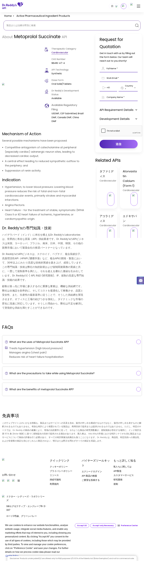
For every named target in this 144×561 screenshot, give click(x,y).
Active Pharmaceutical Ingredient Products (43, 16)
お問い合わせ (9, 474)
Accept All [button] (82, 525)
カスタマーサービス (123, 475)
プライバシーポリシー (61, 471)
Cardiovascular (59, 52)
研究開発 (117, 479)
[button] (127, 525)
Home (8, 16)
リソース (54, 475)
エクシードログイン (92, 471)
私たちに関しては (122, 466)
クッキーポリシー (59, 466)
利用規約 (54, 484)
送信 (118, 144)
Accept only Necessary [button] (103, 525)
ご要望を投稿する (91, 480)
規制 (115, 484)
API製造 (117, 471)
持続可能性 (55, 479)
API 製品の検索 (89, 475)
